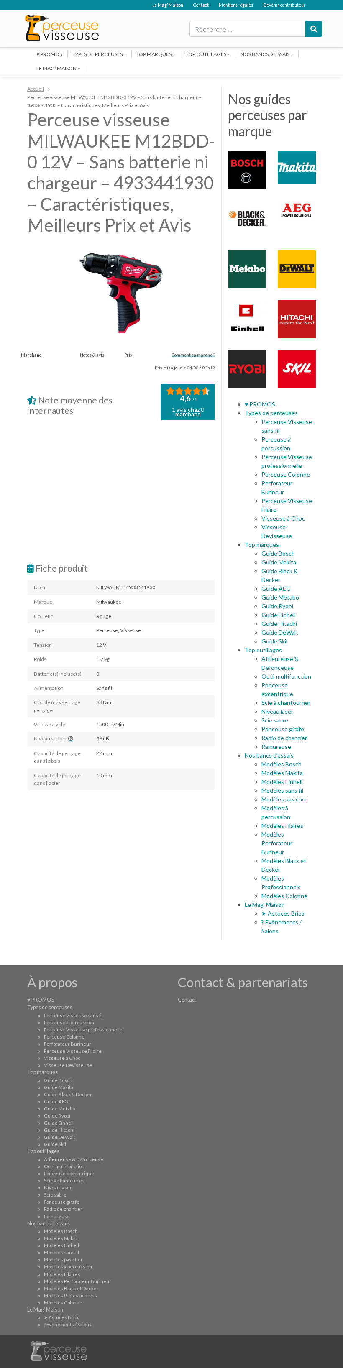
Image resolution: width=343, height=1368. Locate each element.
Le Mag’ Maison (167, 5)
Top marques (154, 54)
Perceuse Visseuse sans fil (73, 1015)
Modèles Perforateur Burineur (276, 843)
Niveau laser (277, 711)
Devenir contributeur (284, 5)
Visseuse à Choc (283, 518)
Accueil (35, 89)
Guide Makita (278, 562)
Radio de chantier (284, 737)
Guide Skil (274, 641)
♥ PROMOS (49, 54)
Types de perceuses (97, 54)
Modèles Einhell (281, 781)
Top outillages (206, 54)
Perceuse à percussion (69, 1022)
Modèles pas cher (284, 799)
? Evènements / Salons (68, 1324)
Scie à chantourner (285, 702)
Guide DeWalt (279, 632)
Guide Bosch (278, 553)
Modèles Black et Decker (71, 1288)
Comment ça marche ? (193, 354)
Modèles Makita (282, 772)
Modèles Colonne (284, 895)
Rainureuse (276, 746)
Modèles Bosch (281, 764)
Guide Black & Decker (68, 1094)
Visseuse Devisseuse (68, 1065)
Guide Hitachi (279, 623)
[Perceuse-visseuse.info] (62, 28)
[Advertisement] (121, 491)
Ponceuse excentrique (69, 1173)
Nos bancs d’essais (265, 54)
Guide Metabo (280, 597)
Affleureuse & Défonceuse (73, 1159)
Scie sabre (274, 720)
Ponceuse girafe (282, 728)
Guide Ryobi (277, 606)
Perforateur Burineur (67, 1043)
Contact (201, 5)
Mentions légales (236, 5)
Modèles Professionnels (70, 1295)
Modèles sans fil (282, 790)
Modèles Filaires (282, 825)
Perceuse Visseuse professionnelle (83, 1029)
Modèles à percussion (68, 1266)
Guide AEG (276, 588)
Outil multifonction (286, 676)
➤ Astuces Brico (283, 913)
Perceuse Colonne (285, 474)
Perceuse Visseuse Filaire (73, 1051)
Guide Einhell (278, 614)
